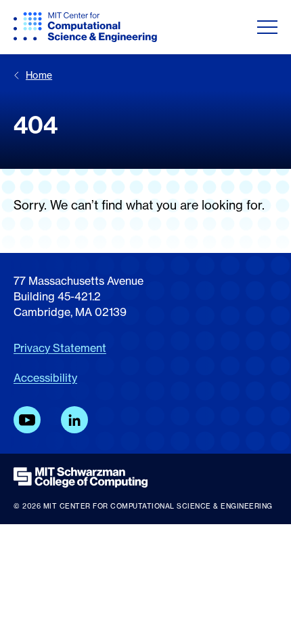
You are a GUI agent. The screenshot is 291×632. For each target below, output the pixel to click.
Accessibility (45, 377)
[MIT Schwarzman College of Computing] (145, 477)
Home (39, 75)
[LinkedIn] (74, 419)
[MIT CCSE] (85, 27)
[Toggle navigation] (267, 27)
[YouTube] (27, 419)
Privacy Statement (60, 348)
